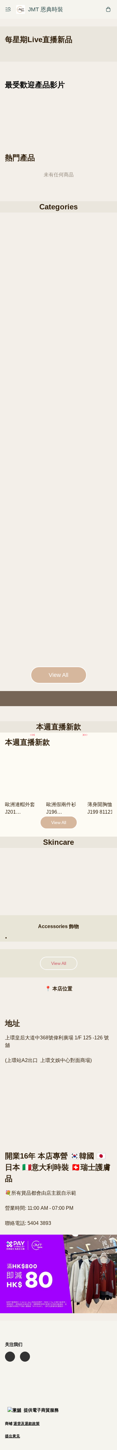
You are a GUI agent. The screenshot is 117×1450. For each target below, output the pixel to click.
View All (58, 675)
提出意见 (12, 1436)
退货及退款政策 (26, 1423)
